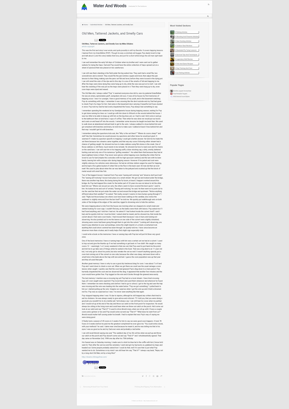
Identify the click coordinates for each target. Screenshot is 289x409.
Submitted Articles (96, 24)
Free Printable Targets (180, 94)
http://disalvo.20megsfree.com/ (94, 357)
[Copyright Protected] (122, 362)
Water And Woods (109, 5)
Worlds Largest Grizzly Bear (182, 91)
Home (86, 24)
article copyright (88, 46)
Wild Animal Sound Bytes (181, 96)
